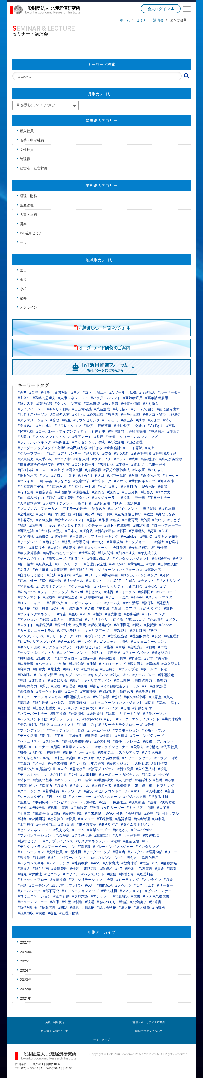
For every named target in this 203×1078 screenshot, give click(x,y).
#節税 (67, 752)
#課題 (74, 907)
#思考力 (112, 414)
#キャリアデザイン (96, 680)
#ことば (173, 520)
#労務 (89, 608)
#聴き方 (24, 868)
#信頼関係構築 (91, 597)
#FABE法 (24, 675)
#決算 (110, 713)
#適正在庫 (166, 481)
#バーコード (166, 592)
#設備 (152, 802)
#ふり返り (151, 403)
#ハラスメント (92, 874)
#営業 (168, 879)
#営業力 (61, 785)
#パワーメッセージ (137, 758)
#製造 (77, 902)
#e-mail (137, 597)
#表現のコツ (135, 619)
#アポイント (164, 741)
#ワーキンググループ (147, 736)
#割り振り (92, 453)
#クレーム (132, 741)
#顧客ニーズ (56, 558)
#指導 (109, 647)
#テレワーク (71, 791)
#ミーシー (171, 475)
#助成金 (42, 536)
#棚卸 (162, 486)
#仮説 (156, 636)
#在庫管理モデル (31, 486)
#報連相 (106, 868)
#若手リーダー (169, 392)
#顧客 (55, 747)
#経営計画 (41, 868)
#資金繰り (138, 902)
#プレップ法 (128, 669)
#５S (147, 896)
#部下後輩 (26, 564)
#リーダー (165, 885)
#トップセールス (139, 542)
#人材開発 (154, 791)
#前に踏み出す (168, 409)
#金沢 (88, 791)
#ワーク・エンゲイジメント (138, 719)
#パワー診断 (117, 475)
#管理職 (84, 846)
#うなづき (63, 481)
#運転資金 (37, 680)
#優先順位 (113, 614)
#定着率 (49, 597)
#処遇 (117, 503)
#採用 (82, 686)
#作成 (162, 647)
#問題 (62, 907)
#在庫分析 (55, 603)
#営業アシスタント (78, 747)
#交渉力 (138, 425)
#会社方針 (136, 647)
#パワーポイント (72, 857)
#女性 (73, 774)
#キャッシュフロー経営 (73, 780)
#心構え (152, 747)
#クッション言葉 (68, 403)
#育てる (116, 619)
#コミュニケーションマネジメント (115, 702)
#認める (113, 492)
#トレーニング (153, 614)
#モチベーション (31, 852)
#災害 (152, 531)
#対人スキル (120, 675)
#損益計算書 (46, 769)
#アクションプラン (58, 647)
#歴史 (58, 531)
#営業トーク (101, 481)
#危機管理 (122, 785)
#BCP (163, 531)
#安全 (138, 885)
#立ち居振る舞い (128, 514)
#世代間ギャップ (142, 481)
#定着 (55, 686)
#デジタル (136, 852)
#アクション (27, 619)
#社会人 (147, 492)
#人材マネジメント (58, 503)
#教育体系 (129, 863)
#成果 (150, 564)
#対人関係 (106, 553)
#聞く (167, 420)
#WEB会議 (101, 697)
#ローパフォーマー (167, 525)
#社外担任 (56, 819)
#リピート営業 (117, 597)
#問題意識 (26, 586)
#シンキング (68, 708)
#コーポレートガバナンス (119, 774)
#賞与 (168, 697)
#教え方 (57, 619)
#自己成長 (44, 425)
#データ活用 (27, 736)
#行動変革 (103, 425)
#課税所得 (44, 625)
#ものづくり (106, 902)
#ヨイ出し (110, 420)
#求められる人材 (91, 475)
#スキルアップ (127, 752)
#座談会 (151, 586)
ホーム (125, 20)
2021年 (25, 998)
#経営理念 (41, 702)
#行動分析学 (142, 708)
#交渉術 (64, 575)
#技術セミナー (29, 841)
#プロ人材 (63, 459)
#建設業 (91, 736)
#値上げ (57, 470)
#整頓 (110, 437)
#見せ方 (154, 420)
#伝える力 (121, 830)
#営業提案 (88, 691)
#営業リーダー (98, 830)
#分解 (164, 575)
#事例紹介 (41, 802)
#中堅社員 (73, 852)
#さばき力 (156, 425)
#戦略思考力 (27, 686)
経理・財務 (28, 196)
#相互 (66, 420)
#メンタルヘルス (31, 636)
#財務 (22, 819)
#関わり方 (71, 669)
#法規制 (54, 547)
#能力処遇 (26, 403)
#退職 (171, 868)
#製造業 (24, 857)
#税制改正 (137, 802)
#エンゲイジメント (123, 508)
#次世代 (78, 414)
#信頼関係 (89, 669)
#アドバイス (108, 708)
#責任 (117, 741)
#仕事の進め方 (98, 558)
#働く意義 (110, 403)
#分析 (149, 724)
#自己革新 (41, 569)
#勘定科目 (110, 575)
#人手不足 (44, 459)
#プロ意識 (80, 896)
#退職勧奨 (26, 531)
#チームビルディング (74, 641)
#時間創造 (61, 442)
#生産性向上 (46, 824)
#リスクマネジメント (92, 841)
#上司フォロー (66, 658)
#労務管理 (144, 868)
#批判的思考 (27, 475)
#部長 (168, 608)
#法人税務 (142, 907)
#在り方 (63, 464)
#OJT (89, 885)
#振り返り (136, 664)
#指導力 (160, 680)
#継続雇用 (102, 503)
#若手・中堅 (56, 796)
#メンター (86, 819)
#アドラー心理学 (73, 508)
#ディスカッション (33, 774)
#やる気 (57, 702)
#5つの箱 (121, 453)
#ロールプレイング (90, 636)
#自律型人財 (168, 564)
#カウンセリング (86, 420)
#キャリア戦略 (58, 409)
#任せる (95, 448)
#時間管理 (66, 497)
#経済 (44, 724)
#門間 (81, 724)
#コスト (42, 470)
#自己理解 (122, 680)
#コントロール (83, 464)
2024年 (26, 970)
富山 (23, 270)
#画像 (129, 868)
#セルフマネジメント (34, 830)
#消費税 (158, 907)
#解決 (137, 625)
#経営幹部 (154, 852)
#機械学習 (37, 807)
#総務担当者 (101, 785)
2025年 (26, 961)
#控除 (125, 497)
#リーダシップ (29, 542)
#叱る (71, 475)
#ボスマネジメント (51, 586)
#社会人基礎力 (44, 708)
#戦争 (133, 459)
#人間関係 (124, 780)
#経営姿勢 (102, 741)
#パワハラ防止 (68, 630)
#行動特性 (88, 802)
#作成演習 (156, 619)
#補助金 (146, 536)
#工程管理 (105, 819)
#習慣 (88, 425)
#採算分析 (127, 874)
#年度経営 (96, 763)
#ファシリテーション (85, 879)
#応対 (89, 514)
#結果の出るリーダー (59, 553)
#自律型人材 (60, 414)
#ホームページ (98, 730)
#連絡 (73, 614)
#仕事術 (46, 481)
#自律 (133, 475)
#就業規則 (102, 835)
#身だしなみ (165, 514)
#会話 (159, 542)
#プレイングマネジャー (36, 614)
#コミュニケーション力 (149, 641)
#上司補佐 (26, 824)
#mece (49, 525)
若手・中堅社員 (32, 140)
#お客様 (172, 542)
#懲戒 (116, 697)
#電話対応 (143, 780)
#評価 (94, 807)
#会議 (109, 879)
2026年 (26, 952)
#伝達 (51, 453)
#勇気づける (27, 724)
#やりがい (117, 564)
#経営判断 (145, 874)
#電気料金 (135, 586)
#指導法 (148, 603)
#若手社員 (51, 791)
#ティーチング (58, 863)
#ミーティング (127, 879)
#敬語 (148, 514)
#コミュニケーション (34, 896)
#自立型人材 (145, 769)
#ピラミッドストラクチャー (80, 525)
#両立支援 (74, 470)
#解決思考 (153, 569)
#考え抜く (121, 409)
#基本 (161, 702)
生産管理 (27, 205)
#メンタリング (147, 846)
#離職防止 (146, 592)
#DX (145, 841)
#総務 (111, 874)
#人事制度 (88, 774)
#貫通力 (54, 669)
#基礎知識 (107, 658)
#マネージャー (80, 796)
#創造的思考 (150, 475)
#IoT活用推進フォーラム (120, 686)
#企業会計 (112, 448)
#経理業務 (95, 713)
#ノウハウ (123, 885)
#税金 (52, 913)
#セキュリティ (29, 741)
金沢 (23, 279)
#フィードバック (136, 652)
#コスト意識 (133, 448)
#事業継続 (137, 531)
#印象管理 (59, 536)
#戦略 (150, 647)
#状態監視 (167, 802)
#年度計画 (78, 763)
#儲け (40, 514)
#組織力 (57, 475)
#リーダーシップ (97, 852)
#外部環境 (59, 569)
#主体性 (24, 398)
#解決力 (174, 414)
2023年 (26, 979)
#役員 (71, 819)
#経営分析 (26, 769)
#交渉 (51, 575)
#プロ (44, 475)
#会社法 (57, 608)
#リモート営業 (128, 713)
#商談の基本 (42, 780)
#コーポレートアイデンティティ (61, 431)
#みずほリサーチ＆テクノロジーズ (115, 724)
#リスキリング (168, 580)
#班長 (22, 752)
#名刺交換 (44, 520)
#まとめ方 (94, 592)
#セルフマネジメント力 (36, 652)
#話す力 (174, 702)
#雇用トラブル (167, 813)
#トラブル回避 (166, 758)
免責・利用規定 (54, 1022)
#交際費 (79, 625)
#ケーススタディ (31, 796)
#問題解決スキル (77, 697)
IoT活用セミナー (33, 233)
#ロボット (94, 580)
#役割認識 (26, 658)
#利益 (77, 514)
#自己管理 (135, 442)
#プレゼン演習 (45, 675)
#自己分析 (130, 492)
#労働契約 (61, 835)
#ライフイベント (31, 409)
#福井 (47, 758)
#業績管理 (59, 868)
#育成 (120, 647)
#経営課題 (148, 508)
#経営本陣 (167, 508)
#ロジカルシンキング (105, 857)
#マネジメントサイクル (51, 437)
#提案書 (163, 807)
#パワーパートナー (33, 713)
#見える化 (61, 830)
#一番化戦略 (130, 414)
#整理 (98, 437)
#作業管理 (142, 819)
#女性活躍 (131, 603)
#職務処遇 (44, 403)
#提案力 (46, 785)
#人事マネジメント (73, 398)
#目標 (103, 520)
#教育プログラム (101, 769)
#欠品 (102, 486)
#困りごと (77, 558)
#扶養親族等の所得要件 (36, 464)
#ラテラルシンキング (34, 442)
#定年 (148, 658)
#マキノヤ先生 (166, 536)
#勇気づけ (88, 708)
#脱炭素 (150, 625)
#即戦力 (173, 431)
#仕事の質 (87, 553)
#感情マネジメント (70, 520)
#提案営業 (81, 481)
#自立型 (129, 608)
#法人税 (125, 907)
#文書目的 (129, 486)
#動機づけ (44, 658)
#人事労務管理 (108, 758)
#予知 (22, 807)
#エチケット (100, 896)
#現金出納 (147, 486)
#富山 (169, 791)
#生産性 (24, 802)
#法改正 (138, 470)
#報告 (61, 614)
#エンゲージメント (72, 652)
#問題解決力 (104, 780)
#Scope (165, 625)
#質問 (71, 758)
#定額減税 (26, 536)
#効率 (140, 420)
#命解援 (24, 708)
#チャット (146, 580)
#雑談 (22, 525)
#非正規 (135, 658)
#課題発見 (74, 608)
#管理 (64, 807)
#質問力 (24, 669)
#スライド (26, 625)
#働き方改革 (86, 824)
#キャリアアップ (95, 630)
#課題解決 (132, 503)
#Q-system (27, 592)
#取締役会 (37, 547)
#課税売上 (81, 492)
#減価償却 (63, 492)
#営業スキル (79, 785)
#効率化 (158, 819)
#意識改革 (78, 769)
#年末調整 (93, 813)
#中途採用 (157, 431)
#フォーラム (125, 592)
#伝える (98, 542)
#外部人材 (81, 459)
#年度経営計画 (81, 569)
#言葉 (90, 752)
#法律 (116, 841)
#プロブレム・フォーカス (38, 508)
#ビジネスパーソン (33, 414)
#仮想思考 (125, 691)
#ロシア (120, 459)
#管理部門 (116, 431)
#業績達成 (102, 409)
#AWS (95, 863)
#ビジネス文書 (134, 796)
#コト (87, 392)
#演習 (123, 641)
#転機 (132, 392)
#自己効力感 (77, 448)
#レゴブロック (105, 641)
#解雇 (22, 874)
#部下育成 (51, 891)
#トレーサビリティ (109, 586)
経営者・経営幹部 (34, 168)
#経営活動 (26, 431)
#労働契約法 (151, 752)
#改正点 (127, 420)
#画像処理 (158, 686)
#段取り (137, 747)
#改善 (135, 896)
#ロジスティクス (31, 603)
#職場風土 (136, 564)
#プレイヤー (27, 481)
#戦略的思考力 (44, 398)
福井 (23, 298)
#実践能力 (119, 630)
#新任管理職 (141, 453)
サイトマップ (101, 1040)
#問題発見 (112, 652)
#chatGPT (112, 580)
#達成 (115, 520)
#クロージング (29, 791)
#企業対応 (60, 392)
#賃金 (159, 868)
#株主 (122, 658)
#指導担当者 (68, 597)
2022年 (25, 989)
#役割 (162, 769)
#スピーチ (51, 741)
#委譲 (106, 453)
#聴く (22, 547)
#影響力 (39, 669)
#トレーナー (39, 747)
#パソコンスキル (31, 863)
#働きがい (51, 542)
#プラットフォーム (65, 719)
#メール (39, 763)
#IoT (118, 868)
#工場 (149, 885)
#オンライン (151, 879)
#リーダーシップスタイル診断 (41, 448)
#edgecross (92, 719)
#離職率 (122, 464)
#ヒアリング (164, 785)
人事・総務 (28, 214)
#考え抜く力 (148, 553)
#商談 (22, 885)
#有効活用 (116, 442)
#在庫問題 (122, 625)
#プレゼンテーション (34, 835)
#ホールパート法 (154, 669)
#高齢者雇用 (133, 398)
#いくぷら (156, 470)
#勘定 (74, 680)
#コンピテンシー (64, 802)
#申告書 (138, 497)
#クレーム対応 (80, 586)
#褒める (98, 492)
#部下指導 (58, 713)
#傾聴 (149, 807)
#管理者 (69, 686)
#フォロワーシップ (53, 592)
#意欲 (91, 520)
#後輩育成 (74, 619)
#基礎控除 (149, 459)
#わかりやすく (149, 608)
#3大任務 (43, 531)
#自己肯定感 (82, 409)
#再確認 (152, 664)
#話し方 (57, 885)
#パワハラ (71, 874)
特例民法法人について (148, 1031)
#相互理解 (172, 636)
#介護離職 (93, 470)
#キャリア (135, 807)
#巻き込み (97, 508)
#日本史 (71, 531)
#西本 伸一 (27, 580)
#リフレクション (68, 425)
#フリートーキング (103, 536)
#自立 (62, 769)
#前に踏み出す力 (31, 497)
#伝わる (158, 520)
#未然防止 (106, 752)
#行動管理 (107, 691)
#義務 (147, 741)
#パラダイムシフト (106, 398)
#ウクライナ (101, 459)
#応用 (169, 780)
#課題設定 (166, 675)
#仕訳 (74, 868)
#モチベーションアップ (80, 891)
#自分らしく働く (31, 575)
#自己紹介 (108, 669)
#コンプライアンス (58, 841)
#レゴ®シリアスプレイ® (36, 641)
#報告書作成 (57, 763)
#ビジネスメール (107, 796)
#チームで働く (142, 409)
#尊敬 (54, 420)
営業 (23, 224)
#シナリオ (86, 758)
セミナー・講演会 (150, 20)
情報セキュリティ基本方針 (148, 1022)
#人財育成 (140, 763)
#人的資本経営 (29, 503)
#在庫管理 (52, 752)
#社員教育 (80, 863)
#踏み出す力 (126, 553)
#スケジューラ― (105, 497)
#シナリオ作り (96, 619)
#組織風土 (44, 564)
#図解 (55, 813)
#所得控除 (134, 813)
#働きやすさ (108, 824)
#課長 (44, 686)
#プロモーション (126, 730)
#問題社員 (141, 525)
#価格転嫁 (26, 470)
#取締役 (39, 857)
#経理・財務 (69, 913)
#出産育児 (130, 520)
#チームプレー (143, 675)
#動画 (80, 730)
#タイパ (83, 497)
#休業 (91, 664)
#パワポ (77, 592)
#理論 (22, 680)
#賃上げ (137, 464)
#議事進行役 (145, 691)
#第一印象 (105, 514)
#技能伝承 (105, 885)
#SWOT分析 (113, 813)
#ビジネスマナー (158, 891)
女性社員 (27, 149)
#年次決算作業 (29, 553)
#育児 (33, 392)
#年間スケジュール (93, 547)
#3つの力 (163, 492)
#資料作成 (159, 763)
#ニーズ (71, 691)
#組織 (146, 774)
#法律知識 (77, 664)
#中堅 (59, 758)
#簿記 (123, 902)
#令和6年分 (161, 558)
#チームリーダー (68, 564)
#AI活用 (100, 392)
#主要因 (103, 608)
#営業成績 (115, 542)
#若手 (79, 752)
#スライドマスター (161, 597)
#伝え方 (130, 857)
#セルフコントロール (112, 791)
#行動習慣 (122, 425)
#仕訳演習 (77, 713)
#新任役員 (125, 769)
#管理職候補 (76, 702)
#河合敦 (86, 531)
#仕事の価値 (130, 403)
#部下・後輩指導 (117, 525)
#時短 (51, 497)
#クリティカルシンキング (137, 437)
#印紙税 (87, 907)
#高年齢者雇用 (156, 398)
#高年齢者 (84, 503)
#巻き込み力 (162, 652)
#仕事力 (106, 736)
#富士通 (55, 580)
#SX (43, 580)
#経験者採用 (136, 431)
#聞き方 (24, 780)
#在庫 (54, 902)
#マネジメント (131, 891)
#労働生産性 (156, 464)
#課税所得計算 (99, 625)
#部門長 (46, 736)
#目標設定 (79, 807)
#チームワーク (29, 891)
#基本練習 (92, 403)
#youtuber (129, 536)
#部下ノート (82, 437)
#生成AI (129, 580)
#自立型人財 (171, 664)
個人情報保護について (54, 1031)
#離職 (94, 686)
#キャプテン (98, 675)
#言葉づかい (27, 785)
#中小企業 (161, 774)
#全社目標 (26, 514)
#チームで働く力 (31, 558)
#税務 (40, 913)
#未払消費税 (139, 547)
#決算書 (155, 902)
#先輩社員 (169, 747)
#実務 (52, 807)
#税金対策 (63, 625)
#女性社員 (55, 852)
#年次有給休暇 (135, 697)
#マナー (137, 791)
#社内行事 (97, 431)
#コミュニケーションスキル (39, 697)
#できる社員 (158, 796)
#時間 (149, 702)
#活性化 (35, 752)
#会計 (103, 802)
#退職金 (24, 702)
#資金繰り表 (57, 680)
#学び (177, 558)
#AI (145, 686)
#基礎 (157, 780)
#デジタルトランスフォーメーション (46, 846)
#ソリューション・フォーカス (119, 569)
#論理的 (35, 525)
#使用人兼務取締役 (77, 741)
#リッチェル (73, 580)
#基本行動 (61, 896)
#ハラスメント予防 (33, 719)
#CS (155, 863)
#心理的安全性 (95, 564)
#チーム (78, 830)
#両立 (22, 392)
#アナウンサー (69, 453)
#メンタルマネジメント (131, 558)
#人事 (117, 835)
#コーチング (39, 885)
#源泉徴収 (26, 913)
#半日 (59, 736)
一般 (23, 242)
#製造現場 (151, 835)
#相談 (97, 614)
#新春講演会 (105, 531)
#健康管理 (26, 664)
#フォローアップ (112, 664)
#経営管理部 (72, 813)
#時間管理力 (142, 680)
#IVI (163, 586)
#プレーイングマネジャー (113, 846)
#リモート (173, 852)
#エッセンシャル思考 (88, 442)
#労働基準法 (82, 835)
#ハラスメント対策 (51, 664)
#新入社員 (109, 891)
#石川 (108, 719)
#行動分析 (81, 542)
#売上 (149, 448)
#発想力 (163, 603)
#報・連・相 (142, 785)
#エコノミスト (62, 724)
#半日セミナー (159, 497)
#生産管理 (132, 835)
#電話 (144, 863)
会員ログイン (159, 8)
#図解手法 (88, 658)
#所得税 (24, 608)
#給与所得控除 (170, 459)
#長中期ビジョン (89, 647)
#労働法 (35, 874)
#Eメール (92, 575)
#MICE (85, 614)
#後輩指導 (58, 879)
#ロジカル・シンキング (139, 575)
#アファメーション (33, 420)
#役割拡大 (147, 392)
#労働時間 (58, 774)
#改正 (153, 630)
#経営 (52, 857)
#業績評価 (41, 813)
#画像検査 (26, 691)
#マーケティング (60, 730)
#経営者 (119, 852)
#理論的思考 (140, 636)
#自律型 (121, 736)
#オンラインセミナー (112, 747)
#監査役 (69, 547)
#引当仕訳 (159, 547)
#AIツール (117, 392)
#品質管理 (123, 819)
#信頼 (125, 708)
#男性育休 (106, 464)
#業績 (77, 575)
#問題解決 (121, 896)
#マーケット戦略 (49, 691)
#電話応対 (89, 868)
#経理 (148, 813)
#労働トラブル (153, 730)
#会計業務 (118, 547)
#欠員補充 (26, 459)
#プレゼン (74, 885)
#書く (113, 486)
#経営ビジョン (118, 763)
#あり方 (24, 569)
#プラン (172, 619)
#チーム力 (112, 603)
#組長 (66, 542)
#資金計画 (66, 824)
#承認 (44, 619)
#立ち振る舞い (29, 758)
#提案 (22, 747)
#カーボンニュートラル (36, 630)
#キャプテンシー (72, 675)
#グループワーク (31, 453)
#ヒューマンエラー (33, 902)
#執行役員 (41, 608)
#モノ (75, 392)
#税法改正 (118, 802)
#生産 (66, 902)
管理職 (25, 159)
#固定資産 (44, 492)
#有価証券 (26, 492)
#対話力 (95, 652)
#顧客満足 (169, 863)
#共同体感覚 (172, 719)
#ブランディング (31, 730)
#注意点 (155, 697)
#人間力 (24, 437)
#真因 (116, 608)
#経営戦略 (95, 414)
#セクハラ (52, 874)
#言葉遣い (78, 536)
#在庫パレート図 (82, 486)
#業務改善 (161, 896)
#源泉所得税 (106, 907)
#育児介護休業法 (116, 470)
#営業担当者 (117, 636)
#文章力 (24, 763)
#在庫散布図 (56, 486)
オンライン (28, 307)
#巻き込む (26, 425)
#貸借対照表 (27, 907)
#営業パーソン (154, 713)
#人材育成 (111, 863)
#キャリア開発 (29, 647)
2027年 (25, 942)
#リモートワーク (60, 636)
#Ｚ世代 (120, 481)
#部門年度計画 (59, 514)
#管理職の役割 (164, 453)
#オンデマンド (29, 597)
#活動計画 (138, 630)
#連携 (108, 592)
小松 (23, 289)
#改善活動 (132, 614)
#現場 (89, 902)
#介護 (145, 520)
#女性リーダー (112, 807)
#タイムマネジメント (137, 824)
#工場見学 (74, 736)
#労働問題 (37, 819)
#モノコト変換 (154, 414)
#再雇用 (162, 658)
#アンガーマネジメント (83, 603)
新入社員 (27, 131)
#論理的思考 (149, 857)
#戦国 (122, 531)
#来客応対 (26, 520)
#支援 (170, 425)
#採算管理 (48, 907)
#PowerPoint (141, 830)
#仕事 (45, 392)
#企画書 (24, 813)
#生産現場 (131, 841)
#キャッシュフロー (33, 879)
